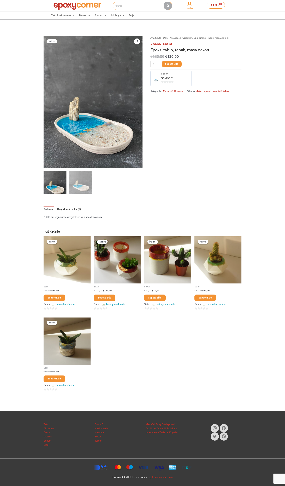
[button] (137, 41)
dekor (199, 91)
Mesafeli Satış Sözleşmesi (160, 424)
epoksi (207, 91)
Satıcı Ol (99, 424)
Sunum (99, 15)
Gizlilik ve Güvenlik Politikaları (162, 428)
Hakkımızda (101, 428)
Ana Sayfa (155, 38)
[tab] (49, 209)
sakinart (167, 78)
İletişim (98, 440)
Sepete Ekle (171, 63)
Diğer (132, 15)
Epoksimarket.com (162, 477)
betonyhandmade (65, 304)
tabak (226, 91)
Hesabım (189, 8)
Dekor (83, 15)
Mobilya (116, 15)
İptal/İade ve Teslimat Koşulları (162, 432)
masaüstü (217, 91)
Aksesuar (49, 428)
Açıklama (49, 209)
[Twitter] (215, 436)
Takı (46, 424)
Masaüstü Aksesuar (181, 38)
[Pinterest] (224, 436)
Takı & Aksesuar (61, 15)
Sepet (98, 436)
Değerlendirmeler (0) (69, 209)
